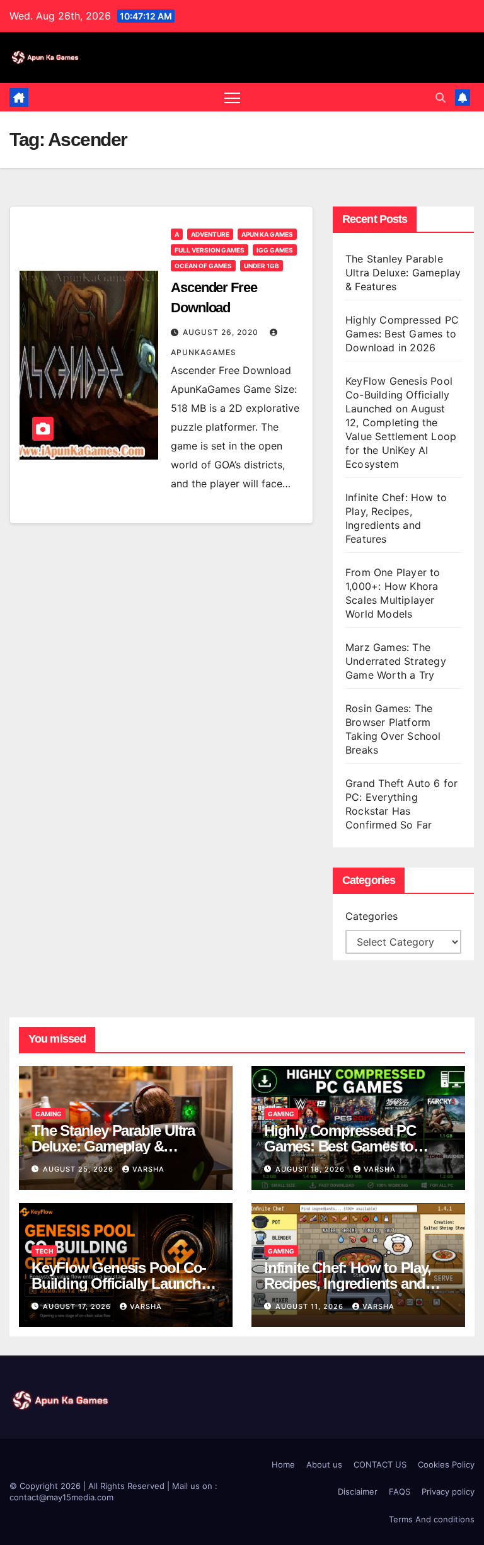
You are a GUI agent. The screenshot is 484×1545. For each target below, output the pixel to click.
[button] (440, 97)
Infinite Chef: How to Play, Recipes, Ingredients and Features (347, 1283)
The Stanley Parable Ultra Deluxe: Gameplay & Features (403, 272)
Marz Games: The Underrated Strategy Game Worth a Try (395, 661)
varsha (148, 1169)
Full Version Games (210, 250)
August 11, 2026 (310, 1306)
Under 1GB (261, 265)
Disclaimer (357, 1491)
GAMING (48, 1114)
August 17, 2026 (78, 1306)
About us (324, 1464)
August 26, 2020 (222, 332)
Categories (371, 916)
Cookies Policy (446, 1464)
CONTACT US (380, 1464)
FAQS (399, 1491)
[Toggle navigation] (232, 97)
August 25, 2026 (79, 1169)
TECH (44, 1251)
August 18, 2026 (311, 1169)
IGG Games (274, 250)
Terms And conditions (432, 1519)
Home (283, 1464)
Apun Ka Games (267, 234)
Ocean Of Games (203, 265)
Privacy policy (448, 1491)
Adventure (210, 234)
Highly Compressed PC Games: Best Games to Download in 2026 (402, 334)
